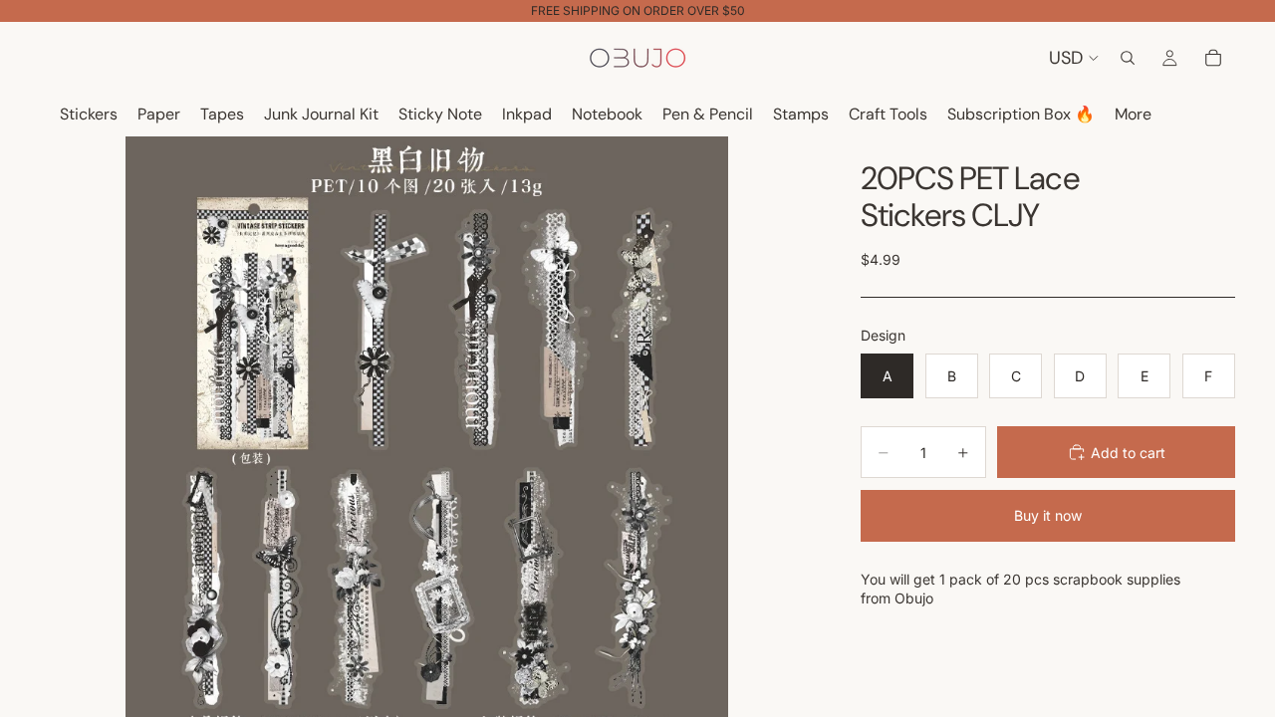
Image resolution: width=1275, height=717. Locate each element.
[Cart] (1213, 58)
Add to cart (1128, 452)
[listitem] (1133, 115)
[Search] (1127, 58)
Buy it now (1048, 515)
